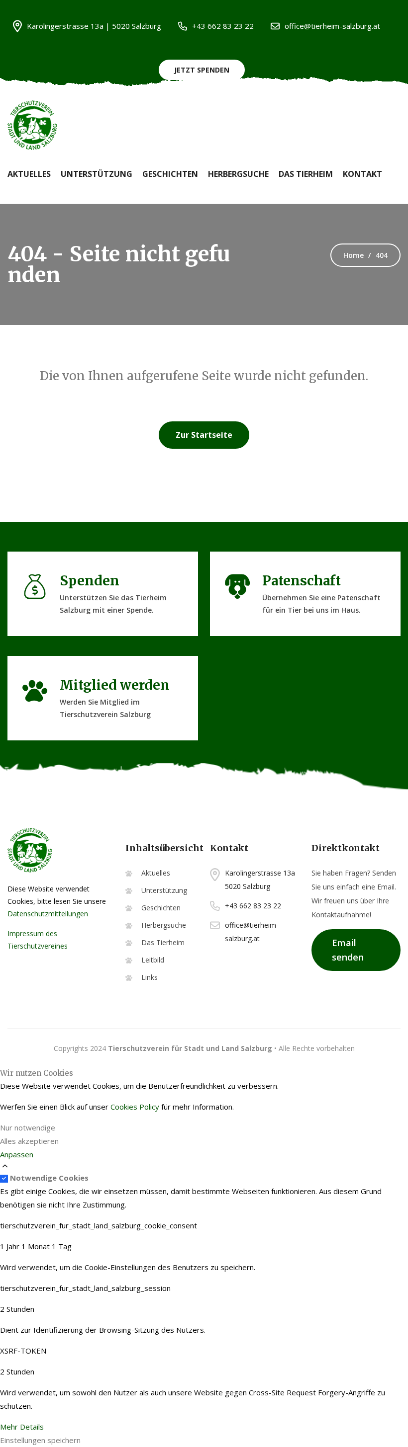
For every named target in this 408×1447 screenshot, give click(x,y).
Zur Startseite (204, 434)
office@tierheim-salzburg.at (332, 26)
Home (353, 255)
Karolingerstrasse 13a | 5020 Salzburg (94, 26)
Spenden (89, 580)
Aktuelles (29, 173)
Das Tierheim (306, 173)
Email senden (348, 950)
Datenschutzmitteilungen (47, 913)
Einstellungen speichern (40, 1440)
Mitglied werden (115, 685)
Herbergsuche (238, 173)
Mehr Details (22, 1427)
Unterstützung (96, 173)
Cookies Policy (134, 1107)
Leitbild (152, 960)
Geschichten (170, 173)
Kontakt (362, 173)
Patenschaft (301, 580)
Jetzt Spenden (201, 70)
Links (149, 977)
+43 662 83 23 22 (223, 26)
